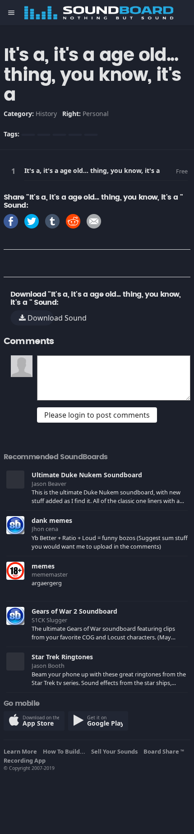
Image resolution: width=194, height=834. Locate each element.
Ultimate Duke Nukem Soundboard (87, 475)
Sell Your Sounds (115, 751)
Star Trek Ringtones (62, 656)
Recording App (26, 760)
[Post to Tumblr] (52, 220)
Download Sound (40, 318)
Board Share (163, 751)
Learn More (22, 751)
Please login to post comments (97, 415)
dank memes (52, 520)
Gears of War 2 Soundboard (74, 611)
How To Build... (65, 751)
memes (43, 566)
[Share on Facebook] (11, 220)
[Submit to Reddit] (73, 220)
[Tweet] (31, 220)
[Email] (94, 220)
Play (15, 171)
